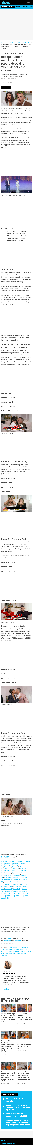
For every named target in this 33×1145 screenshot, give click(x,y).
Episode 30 (16, 882)
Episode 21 (16, 875)
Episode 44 (8, 893)
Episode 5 (7, 864)
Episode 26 (8, 880)
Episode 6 (15, 864)
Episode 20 (7, 875)
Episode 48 (17, 896)
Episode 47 (8, 896)
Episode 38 (8, 889)
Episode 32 (7, 884)
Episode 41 (8, 891)
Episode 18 (15, 873)
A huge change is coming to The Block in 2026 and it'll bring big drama (18, 1107)
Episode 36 (17, 887)
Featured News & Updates (18, 949)
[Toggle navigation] (28, 2)
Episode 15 (15, 871)
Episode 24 (16, 877)
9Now (6, 934)
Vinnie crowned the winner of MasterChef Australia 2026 (17, 1115)
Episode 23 (8, 877)
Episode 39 (16, 889)
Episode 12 (15, 868)
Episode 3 (20, 861)
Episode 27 (17, 880)
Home (3, 42)
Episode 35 (8, 887)
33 (19, 884)
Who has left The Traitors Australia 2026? (15, 1100)
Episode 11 (7, 868)
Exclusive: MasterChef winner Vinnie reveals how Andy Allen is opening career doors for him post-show (18, 1123)
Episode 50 (5, 898)
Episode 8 (7, 866)
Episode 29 (8, 882)
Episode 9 (15, 866)
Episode (15, 884)
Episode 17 (7, 873)
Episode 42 (17, 891)
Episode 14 (7, 871)
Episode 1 (4, 861)
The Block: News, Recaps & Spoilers (19, 42)
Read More (7, 989)
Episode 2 (12, 861)
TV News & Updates (22, 7)
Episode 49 (26, 896)
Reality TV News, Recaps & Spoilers (13, 952)
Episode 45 (17, 893)
